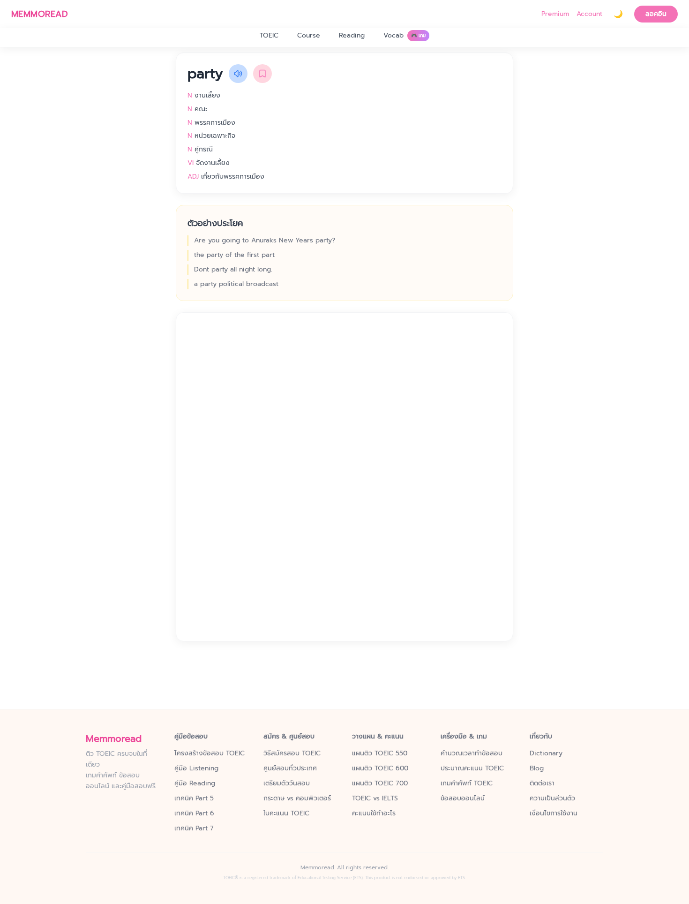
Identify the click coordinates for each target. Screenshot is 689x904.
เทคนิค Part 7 (194, 828)
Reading (352, 35)
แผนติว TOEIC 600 (380, 768)
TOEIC (269, 35)
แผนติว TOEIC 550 (379, 753)
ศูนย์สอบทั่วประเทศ (290, 768)
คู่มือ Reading (194, 783)
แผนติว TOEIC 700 (380, 783)
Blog (537, 768)
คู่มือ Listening (196, 768)
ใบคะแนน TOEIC (286, 813)
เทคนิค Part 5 (194, 798)
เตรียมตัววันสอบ (286, 783)
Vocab (404, 35)
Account (589, 14)
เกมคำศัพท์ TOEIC (467, 783)
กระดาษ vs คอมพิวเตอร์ (297, 798)
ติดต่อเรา (542, 783)
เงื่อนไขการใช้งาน (553, 813)
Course (308, 35)
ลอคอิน (656, 14)
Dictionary (546, 753)
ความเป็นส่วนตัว (552, 798)
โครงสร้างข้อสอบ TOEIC (209, 753)
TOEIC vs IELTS (375, 798)
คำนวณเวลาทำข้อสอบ (471, 753)
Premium (555, 14)
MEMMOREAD (39, 14)
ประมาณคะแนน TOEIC (472, 768)
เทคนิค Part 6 (194, 813)
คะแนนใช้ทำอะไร (374, 813)
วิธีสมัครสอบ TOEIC (292, 753)
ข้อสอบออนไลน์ (463, 798)
